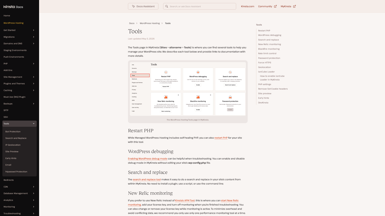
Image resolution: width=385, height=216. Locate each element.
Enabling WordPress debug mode (147, 158)
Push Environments (14, 56)
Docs (131, 23)
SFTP (6, 110)
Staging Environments (15, 50)
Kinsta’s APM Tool (185, 200)
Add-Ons (8, 70)
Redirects (9, 179)
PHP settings (264, 84)
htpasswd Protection (16, 171)
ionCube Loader (266, 71)
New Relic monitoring (269, 44)
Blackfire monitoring (269, 48)
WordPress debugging (269, 35)
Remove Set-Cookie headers (273, 88)
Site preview (264, 93)
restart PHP (221, 137)
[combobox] (199, 6)
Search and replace (268, 39)
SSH (6, 117)
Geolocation (264, 67)
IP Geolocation (12, 144)
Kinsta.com (247, 6)
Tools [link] (168, 23)
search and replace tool (147, 179)
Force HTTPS (264, 62)
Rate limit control (267, 53)
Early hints (263, 97)
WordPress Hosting (13, 22)
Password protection (269, 58)
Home (7, 15)
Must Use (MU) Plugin (14, 96)
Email (8, 164)
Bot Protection (12, 131)
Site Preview (11, 151)
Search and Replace (15, 138)
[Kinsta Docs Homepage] (11, 5)
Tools (259, 24)
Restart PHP (264, 30)
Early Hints (10, 158)
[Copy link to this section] (125, 130)
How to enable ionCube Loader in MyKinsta (272, 78)
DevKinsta (263, 102)
